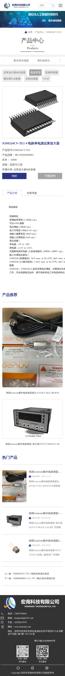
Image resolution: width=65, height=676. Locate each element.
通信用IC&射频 (12, 78)
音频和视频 (51, 72)
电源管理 (35, 72)
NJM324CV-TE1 (54, 32)
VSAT (46, 78)
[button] (60, 60)
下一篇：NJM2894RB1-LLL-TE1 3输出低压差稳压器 (29, 578)
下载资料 (50, 176)
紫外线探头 (43, 60)
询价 (14, 176)
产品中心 (39, 32)
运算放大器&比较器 (14, 72)
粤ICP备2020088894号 (44, 641)
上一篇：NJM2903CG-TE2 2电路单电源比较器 (26, 574)
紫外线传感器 (21, 60)
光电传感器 (31, 78)
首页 (30, 32)
